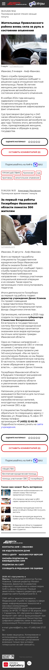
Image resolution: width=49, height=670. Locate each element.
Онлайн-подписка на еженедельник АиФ (15, 559)
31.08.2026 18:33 (8, 190)
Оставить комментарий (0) (24, 152)
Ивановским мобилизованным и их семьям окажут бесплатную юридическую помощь (28, 492)
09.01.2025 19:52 (8, 11)
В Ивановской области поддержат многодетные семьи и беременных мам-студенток (27, 527)
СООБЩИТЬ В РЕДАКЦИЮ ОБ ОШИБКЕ (22, 568)
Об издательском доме (16, 550)
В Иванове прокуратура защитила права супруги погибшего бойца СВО (29, 517)
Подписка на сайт (13, 564)
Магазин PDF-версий (31, 554)
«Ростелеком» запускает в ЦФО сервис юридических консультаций (28, 500)
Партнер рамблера (25, 657)
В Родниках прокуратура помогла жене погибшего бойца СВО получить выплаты (29, 510)
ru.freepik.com (16, 66)
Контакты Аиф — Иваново (17, 547)
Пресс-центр (9, 554)
